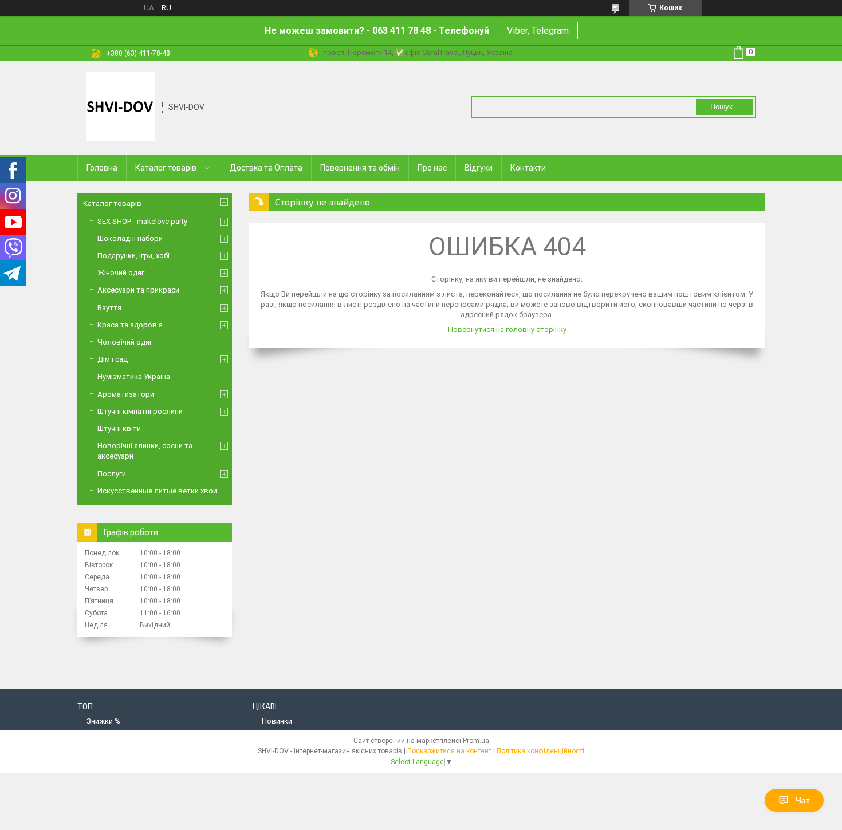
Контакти (528, 167)
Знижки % (103, 721)
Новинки (277, 721)
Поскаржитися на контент (449, 751)
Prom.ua (476, 741)
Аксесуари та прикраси (138, 290)
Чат (803, 800)
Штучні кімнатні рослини (140, 411)
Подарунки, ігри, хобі (133, 255)
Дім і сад (112, 359)
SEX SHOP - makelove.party (142, 221)
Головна (101, 167)
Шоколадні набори (130, 238)
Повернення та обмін (360, 167)
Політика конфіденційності (540, 751)
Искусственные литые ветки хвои (157, 491)
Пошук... (724, 106)
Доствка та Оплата (266, 167)
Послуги (111, 473)
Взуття (109, 307)
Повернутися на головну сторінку (507, 329)
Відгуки (479, 167)
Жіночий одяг (120, 272)
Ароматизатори (125, 394)
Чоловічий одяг (124, 342)
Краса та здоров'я (130, 325)
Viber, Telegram (538, 30)
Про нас (432, 167)
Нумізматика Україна (133, 376)
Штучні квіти (119, 428)
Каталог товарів (165, 167)
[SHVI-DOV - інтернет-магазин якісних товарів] (120, 106)
